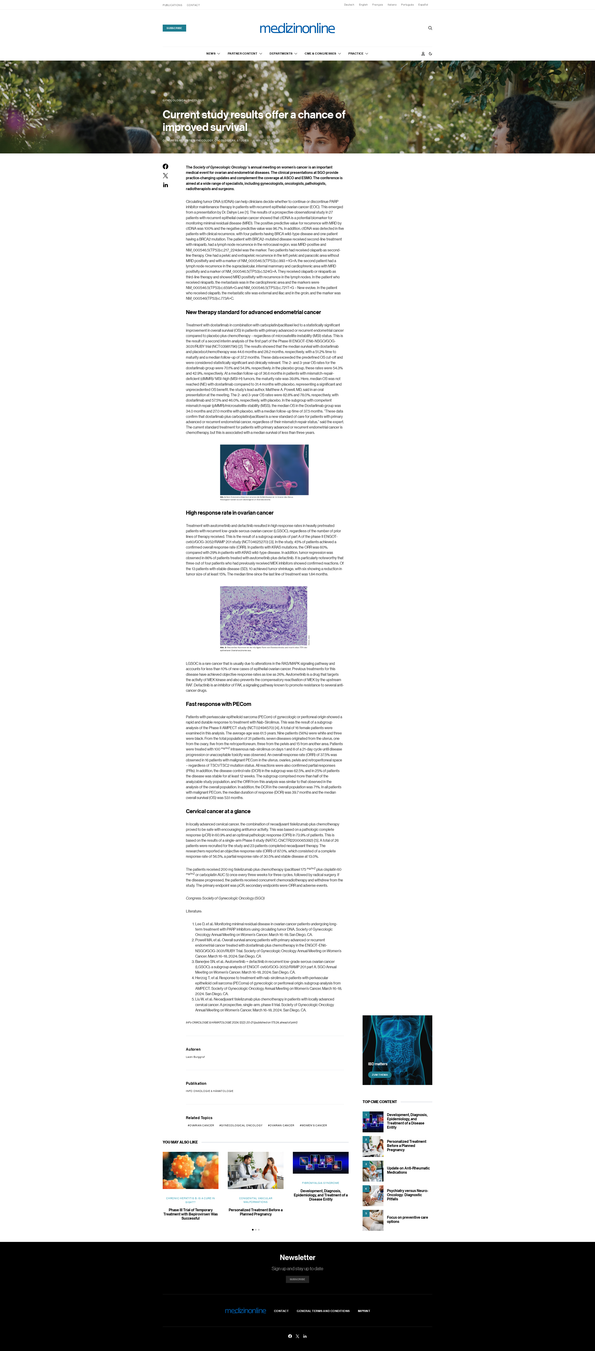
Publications (172, 5)
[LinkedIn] (305, 1336)
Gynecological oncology (241, 1125)
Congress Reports (177, 140)
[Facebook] (290, 1336)
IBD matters (377, 1064)
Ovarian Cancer (201, 1125)
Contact (193, 5)
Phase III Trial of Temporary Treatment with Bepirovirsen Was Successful (190, 1214)
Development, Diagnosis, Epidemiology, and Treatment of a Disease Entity (321, 1195)
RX (234, 140)
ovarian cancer (282, 1125)
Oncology (223, 140)
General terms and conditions (323, 1310)
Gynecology (203, 140)
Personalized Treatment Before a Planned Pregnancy (256, 1212)
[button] (430, 53)
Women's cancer (314, 1125)
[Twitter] (297, 1336)
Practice (356, 53)
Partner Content (243, 53)
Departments (281, 53)
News (210, 53)
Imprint (364, 1310)
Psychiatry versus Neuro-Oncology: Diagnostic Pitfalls (407, 1195)
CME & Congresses (320, 53)
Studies (243, 140)
